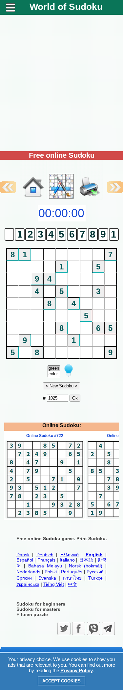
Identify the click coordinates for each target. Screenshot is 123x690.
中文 (72, 584)
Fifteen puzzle (32, 614)
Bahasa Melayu (45, 565)
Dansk (23, 554)
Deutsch (44, 554)
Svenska (47, 578)
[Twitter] (64, 628)
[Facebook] (78, 628)
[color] (54, 374)
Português (71, 571)
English (94, 554)
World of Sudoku (66, 7)
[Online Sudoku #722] (45, 517)
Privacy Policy (76, 670)
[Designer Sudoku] (61, 198)
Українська (27, 584)
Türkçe (95, 578)
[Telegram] (108, 628)
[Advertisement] (61, 83)
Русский (95, 571)
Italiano (67, 560)
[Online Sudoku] (33, 198)
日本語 (86, 560)
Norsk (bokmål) (85, 565)
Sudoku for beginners (40, 604)
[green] (54, 368)
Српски (24, 578)
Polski (51, 571)
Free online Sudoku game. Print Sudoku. (61, 538)
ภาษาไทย (72, 578)
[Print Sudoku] (89, 180)
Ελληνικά (69, 554)
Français (46, 560)
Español (24, 560)
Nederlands (28, 571)
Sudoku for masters (38, 609)
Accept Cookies (61, 680)
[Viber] (93, 628)
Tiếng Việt (53, 584)
